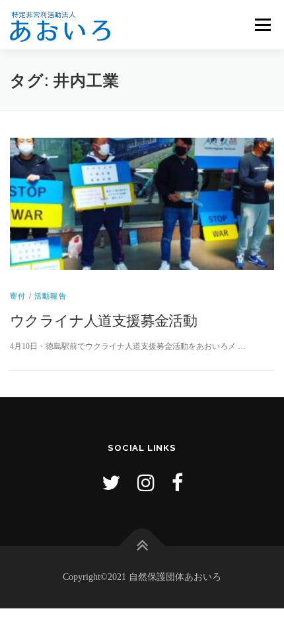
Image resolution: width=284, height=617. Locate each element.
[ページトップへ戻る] (142, 546)
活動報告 (50, 296)
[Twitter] (111, 483)
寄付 (18, 296)
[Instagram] (146, 483)
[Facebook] (177, 483)
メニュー (262, 24)
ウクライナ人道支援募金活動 (103, 320)
